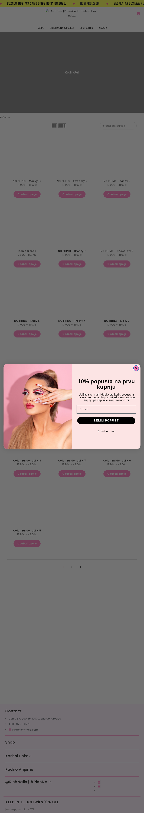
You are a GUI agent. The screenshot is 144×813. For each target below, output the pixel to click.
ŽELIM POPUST (106, 420)
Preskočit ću (106, 431)
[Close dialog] (136, 368)
